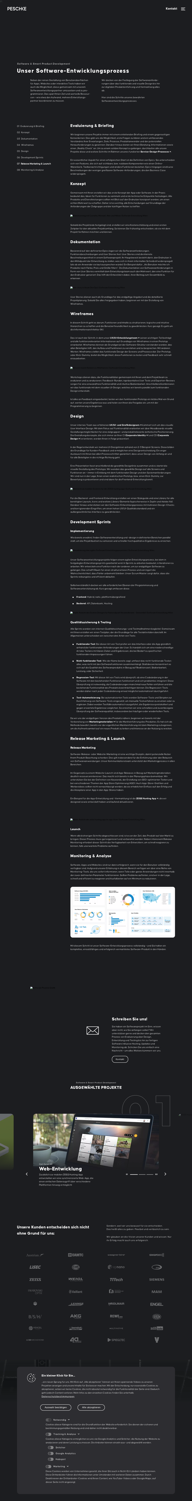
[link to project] (96, 1142)
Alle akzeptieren (91, 1407)
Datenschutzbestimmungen (58, 1396)
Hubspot (61, 1459)
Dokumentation (29, 139)
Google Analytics (66, 1453)
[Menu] (183, 9)
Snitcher (61, 1447)
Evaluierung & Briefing (32, 126)
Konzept (25, 132)
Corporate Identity (136, 435)
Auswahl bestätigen (56, 1407)
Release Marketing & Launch (36, 164)
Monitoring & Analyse (32, 170)
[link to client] (35, 1255)
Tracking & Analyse (64, 1434)
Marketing (59, 1466)
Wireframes (27, 145)
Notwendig (59, 1420)
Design (25, 151)
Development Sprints (32, 157)
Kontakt (171, 8)
